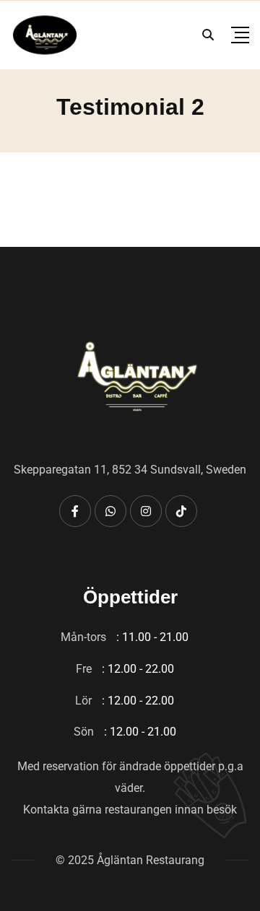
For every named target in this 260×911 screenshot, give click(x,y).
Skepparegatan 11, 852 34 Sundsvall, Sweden (130, 469)
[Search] (208, 35)
